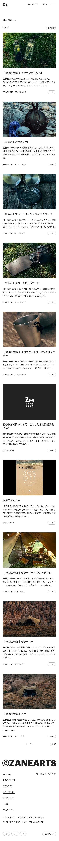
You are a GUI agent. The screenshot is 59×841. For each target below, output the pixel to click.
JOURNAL (9, 792)
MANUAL (8, 809)
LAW (25, 822)
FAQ (5, 804)
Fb (23, 833)
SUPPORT (9, 798)
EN (29, 4)
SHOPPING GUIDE (11, 822)
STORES (8, 786)
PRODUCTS (10, 780)
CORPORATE (9, 818)
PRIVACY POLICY (36, 818)
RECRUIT (21, 818)
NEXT (53, 744)
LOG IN (35, 4)
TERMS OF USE (36, 822)
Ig (6, 833)
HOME (7, 774)
